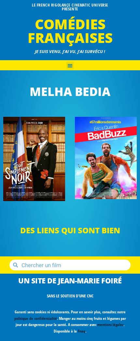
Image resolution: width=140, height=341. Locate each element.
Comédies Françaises (70, 31)
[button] (70, 65)
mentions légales (110, 324)
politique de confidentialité (35, 318)
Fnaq (81, 331)
